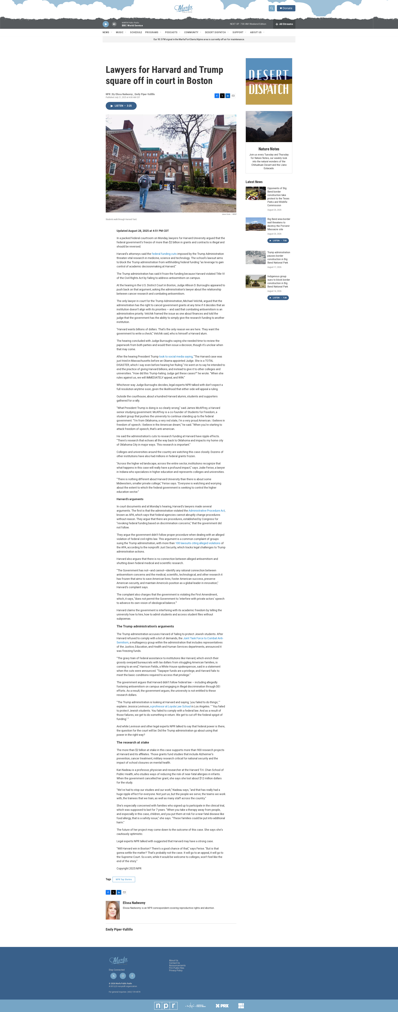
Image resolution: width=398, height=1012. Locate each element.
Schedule (136, 32)
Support (238, 32)
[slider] (119, 25)
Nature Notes (269, 149)
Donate (287, 8)
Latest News (254, 182)
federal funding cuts (164, 253)
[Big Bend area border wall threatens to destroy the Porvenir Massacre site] (256, 224)
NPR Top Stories (124, 879)
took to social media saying (176, 356)
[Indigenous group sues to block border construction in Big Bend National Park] (256, 281)
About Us (256, 32)
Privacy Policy (176, 970)
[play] (105, 24)
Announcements (177, 965)
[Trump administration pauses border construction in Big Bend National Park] (256, 257)
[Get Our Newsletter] (269, 81)
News (106, 32)
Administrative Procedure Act (207, 510)
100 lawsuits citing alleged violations (197, 543)
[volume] (114, 24)
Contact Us (174, 963)
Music (119, 32)
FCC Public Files (176, 968)
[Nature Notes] (269, 126)
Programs (151, 32)
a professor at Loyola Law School (170, 706)
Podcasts (171, 32)
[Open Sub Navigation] (111, 32)
